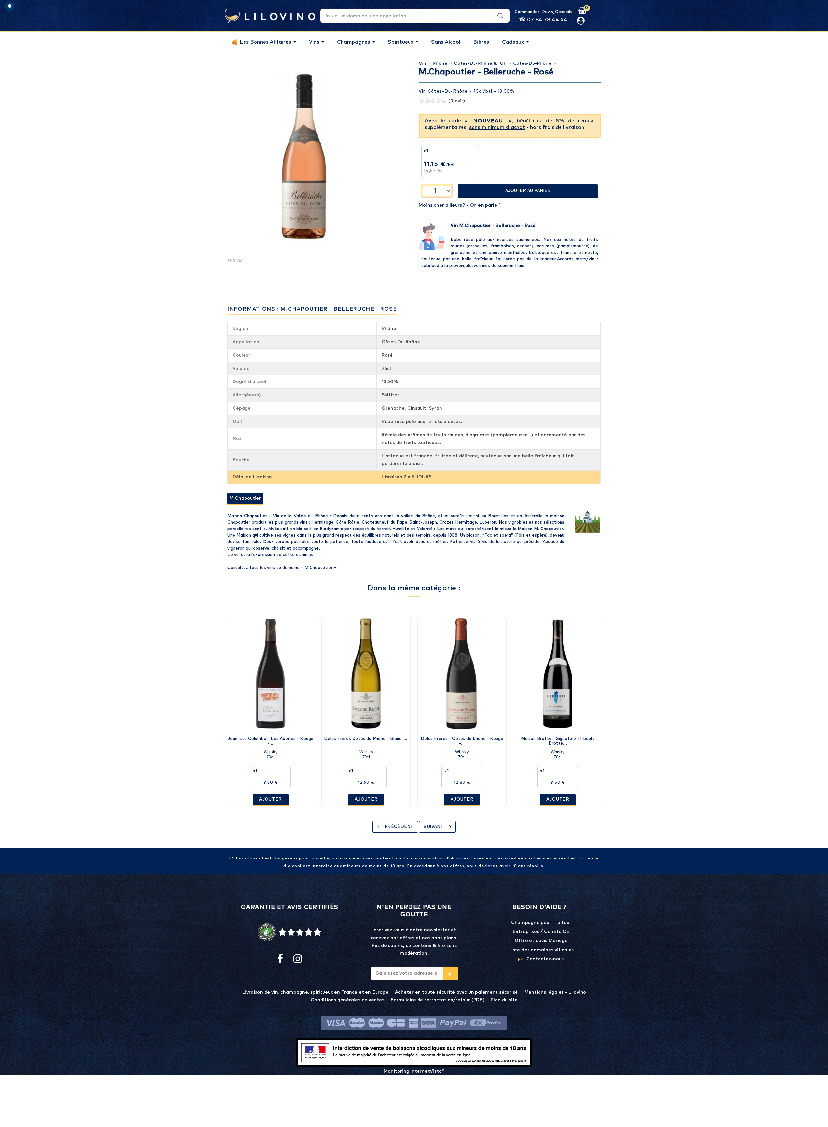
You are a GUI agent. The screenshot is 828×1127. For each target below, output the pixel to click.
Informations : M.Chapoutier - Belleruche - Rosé (312, 309)
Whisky (271, 751)
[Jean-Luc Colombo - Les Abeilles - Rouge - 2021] (270, 674)
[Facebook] (280, 959)
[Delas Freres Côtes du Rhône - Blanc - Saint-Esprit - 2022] (366, 674)
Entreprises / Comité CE (541, 931)
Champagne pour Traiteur (541, 922)
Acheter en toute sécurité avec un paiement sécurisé (456, 992)
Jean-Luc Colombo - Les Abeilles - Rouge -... (270, 741)
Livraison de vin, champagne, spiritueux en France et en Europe (315, 992)
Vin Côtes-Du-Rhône (443, 91)
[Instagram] (297, 959)
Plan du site (504, 1000)
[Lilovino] (270, 15)
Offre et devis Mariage (541, 941)
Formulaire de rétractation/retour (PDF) (437, 1000)
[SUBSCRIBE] (450, 973)
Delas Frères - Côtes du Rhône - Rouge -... (462, 741)
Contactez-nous (545, 959)
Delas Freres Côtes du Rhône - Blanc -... (366, 739)
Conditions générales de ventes (347, 1000)
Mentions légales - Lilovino (555, 992)
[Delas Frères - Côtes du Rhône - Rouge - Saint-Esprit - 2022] (462, 674)
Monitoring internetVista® (414, 1071)
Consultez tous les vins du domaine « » (281, 568)
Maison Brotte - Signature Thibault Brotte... (557, 741)
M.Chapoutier (245, 498)
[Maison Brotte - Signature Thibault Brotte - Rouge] (558, 674)
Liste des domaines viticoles (541, 950)
